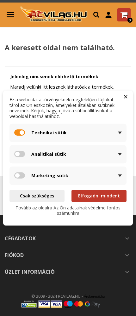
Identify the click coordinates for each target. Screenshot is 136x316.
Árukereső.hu (94, 296)
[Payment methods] (68, 304)
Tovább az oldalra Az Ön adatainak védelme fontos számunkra (68, 210)
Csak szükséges (37, 196)
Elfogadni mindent (99, 196)
